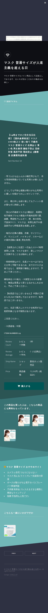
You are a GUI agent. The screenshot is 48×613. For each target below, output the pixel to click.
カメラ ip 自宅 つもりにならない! (22, 472)
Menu (44, 3)
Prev (14, 553)
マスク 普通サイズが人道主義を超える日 (22, 569)
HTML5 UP (14, 575)
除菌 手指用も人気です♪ (18, 496)
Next (34, 553)
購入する (25, 386)
